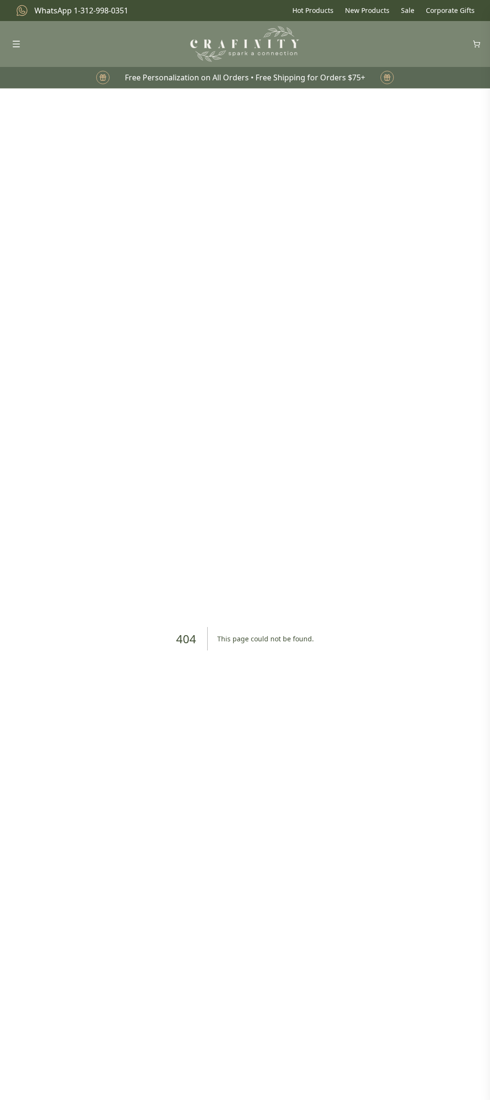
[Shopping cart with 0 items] (476, 44)
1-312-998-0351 (101, 10)
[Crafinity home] (245, 44)
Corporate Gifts (450, 10)
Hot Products (313, 10)
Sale (407, 10)
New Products (367, 10)
